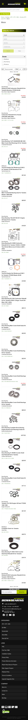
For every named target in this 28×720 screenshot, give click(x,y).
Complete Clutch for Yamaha (10, 528)
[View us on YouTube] (10, 615)
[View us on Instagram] (7, 615)
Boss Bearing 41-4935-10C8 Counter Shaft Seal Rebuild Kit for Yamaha (12, 553)
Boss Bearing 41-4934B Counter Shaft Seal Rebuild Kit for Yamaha (13, 454)
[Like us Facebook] (4, 615)
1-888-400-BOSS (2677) (10, 604)
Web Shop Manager (16, 718)
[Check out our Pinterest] (14, 615)
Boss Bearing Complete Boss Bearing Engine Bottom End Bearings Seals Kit (13, 428)
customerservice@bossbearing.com (12, 608)
